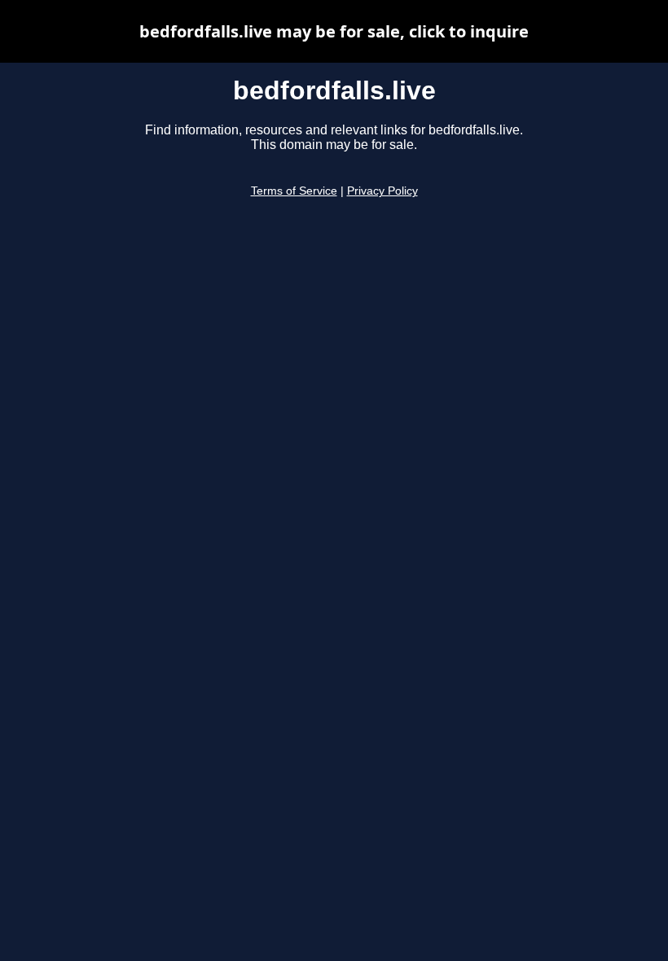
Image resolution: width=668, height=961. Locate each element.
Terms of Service (294, 191)
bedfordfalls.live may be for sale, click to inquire (334, 31)
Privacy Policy (382, 191)
